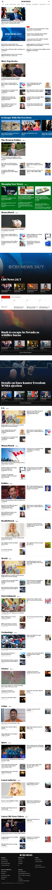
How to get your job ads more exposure (8, 206)
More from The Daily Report (25, 402)
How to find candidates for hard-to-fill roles (8, 203)
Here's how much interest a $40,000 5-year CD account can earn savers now (42, 204)
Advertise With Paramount (24, 873)
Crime (48, 4)
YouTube (20, 859)
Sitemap (3, 879)
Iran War (7, 4)
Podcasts (3, 873)
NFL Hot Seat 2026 (5, 863)
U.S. (3, 4)
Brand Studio (4, 877)
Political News (4, 859)
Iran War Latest (4, 861)
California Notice (39, 861)
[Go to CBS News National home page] (26, 1)
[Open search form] (48, 1)
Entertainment (43, 4)
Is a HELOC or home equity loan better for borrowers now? (25, 203)
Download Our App (5, 875)
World (18, 4)
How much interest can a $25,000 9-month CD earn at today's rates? (42, 208)
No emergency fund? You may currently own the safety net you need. (25, 206)
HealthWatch (28, 4)
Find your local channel (15, 297)
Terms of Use (38, 865)
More (24, 140)
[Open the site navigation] (10, 1)
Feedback (20, 879)
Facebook (20, 861)
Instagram (20, 863)
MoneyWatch (35, 4)
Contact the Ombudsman (23, 880)
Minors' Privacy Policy (40, 867)
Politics (22, 4)
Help (19, 877)
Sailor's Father (13, 4)
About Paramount (22, 871)
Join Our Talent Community (24, 875)
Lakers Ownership (5, 865)
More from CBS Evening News (25, 352)
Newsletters (4, 871)
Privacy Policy (38, 859)
